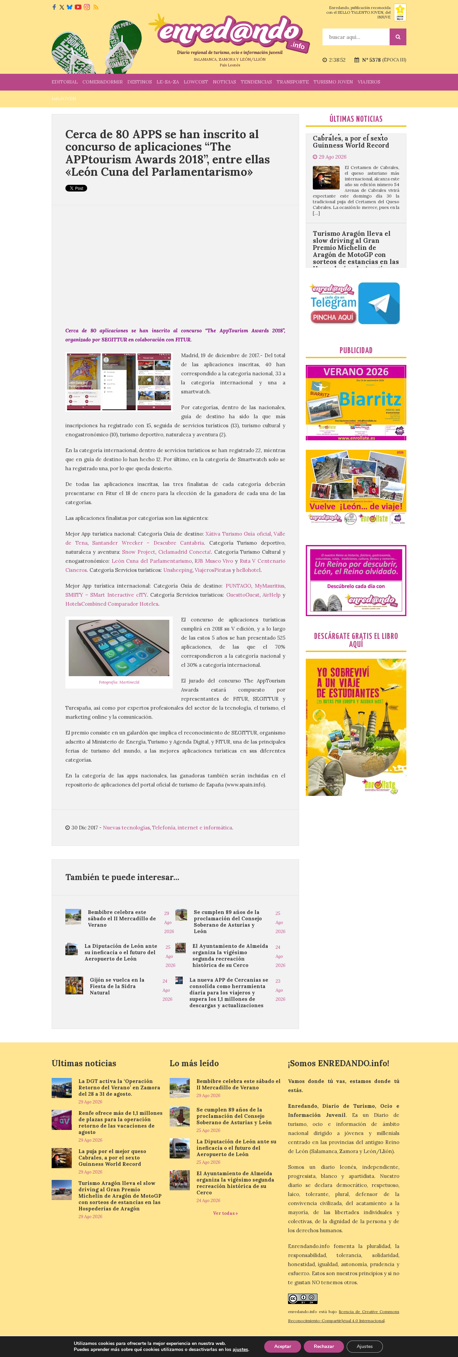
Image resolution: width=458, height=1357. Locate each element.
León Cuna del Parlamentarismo (152, 561)
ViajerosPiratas (213, 570)
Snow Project (138, 552)
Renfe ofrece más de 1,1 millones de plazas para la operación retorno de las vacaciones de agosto (120, 1122)
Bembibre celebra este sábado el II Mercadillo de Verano (122, 918)
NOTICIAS (224, 82)
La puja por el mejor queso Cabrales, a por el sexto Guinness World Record (112, 1157)
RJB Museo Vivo (213, 561)
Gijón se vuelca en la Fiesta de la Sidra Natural (117, 986)
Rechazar (324, 1346)
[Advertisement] (175, 266)
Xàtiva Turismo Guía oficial (238, 534)
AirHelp (272, 595)
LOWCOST (196, 82)
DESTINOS (139, 82)
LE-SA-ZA (168, 82)
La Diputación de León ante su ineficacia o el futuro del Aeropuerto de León (120, 952)
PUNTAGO (238, 586)
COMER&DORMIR (102, 82)
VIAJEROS (369, 82)
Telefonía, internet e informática (192, 827)
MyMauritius (269, 586)
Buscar (398, 37)
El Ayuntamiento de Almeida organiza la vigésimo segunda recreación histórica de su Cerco (230, 955)
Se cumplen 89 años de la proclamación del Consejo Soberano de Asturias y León (228, 921)
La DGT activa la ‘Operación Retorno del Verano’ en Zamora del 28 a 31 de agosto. (119, 1087)
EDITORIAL (65, 82)
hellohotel (248, 570)
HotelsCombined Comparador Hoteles (111, 604)
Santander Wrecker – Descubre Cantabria (148, 543)
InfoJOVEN (64, 99)
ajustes (240, 1350)
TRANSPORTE (293, 82)
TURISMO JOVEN (333, 82)
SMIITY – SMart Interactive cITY (106, 595)
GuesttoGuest (243, 595)
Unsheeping (177, 570)
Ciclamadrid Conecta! (184, 552)
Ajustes (365, 1346)
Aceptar (282, 1346)
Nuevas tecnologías (126, 827)
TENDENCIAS (256, 82)
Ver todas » (225, 1213)
